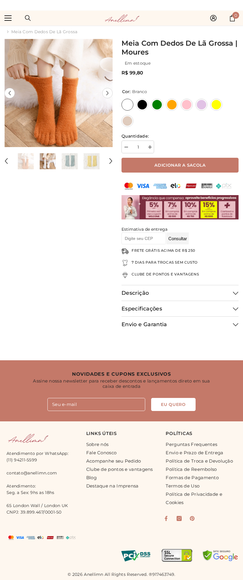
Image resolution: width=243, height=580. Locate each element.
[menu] (8, 18)
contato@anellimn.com (32, 473)
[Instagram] (179, 518)
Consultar (177, 238)
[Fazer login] (213, 18)
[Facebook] (166, 518)
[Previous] (9, 93)
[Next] (107, 93)
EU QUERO (173, 404)
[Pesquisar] (27, 18)
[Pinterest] (192, 518)
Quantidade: (135, 136)
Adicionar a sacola (180, 165)
